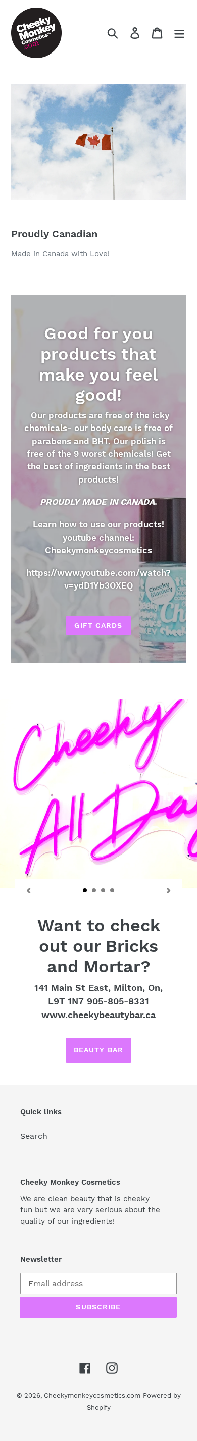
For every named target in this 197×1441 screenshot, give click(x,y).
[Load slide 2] (94, 890)
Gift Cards (98, 625)
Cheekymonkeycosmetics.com (92, 1395)
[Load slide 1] (85, 890)
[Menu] (179, 33)
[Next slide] (169, 890)
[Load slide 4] (112, 890)
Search (33, 1136)
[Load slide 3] (103, 890)
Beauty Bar (98, 1050)
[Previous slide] (28, 890)
